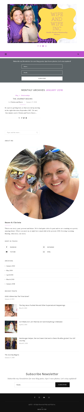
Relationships (25, 95)
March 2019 (10, 279)
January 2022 (10, 266)
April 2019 (9, 275)
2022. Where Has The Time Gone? (17, 296)
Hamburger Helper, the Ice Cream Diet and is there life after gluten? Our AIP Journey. (47, 339)
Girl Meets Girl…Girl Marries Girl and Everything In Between (40, 322)
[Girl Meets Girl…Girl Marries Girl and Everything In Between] (11, 327)
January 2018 (10, 284)
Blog (16, 95)
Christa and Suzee (17, 102)
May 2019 (9, 270)
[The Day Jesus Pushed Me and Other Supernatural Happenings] (11, 310)
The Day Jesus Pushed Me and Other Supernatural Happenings (42, 305)
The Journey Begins (22, 99)
